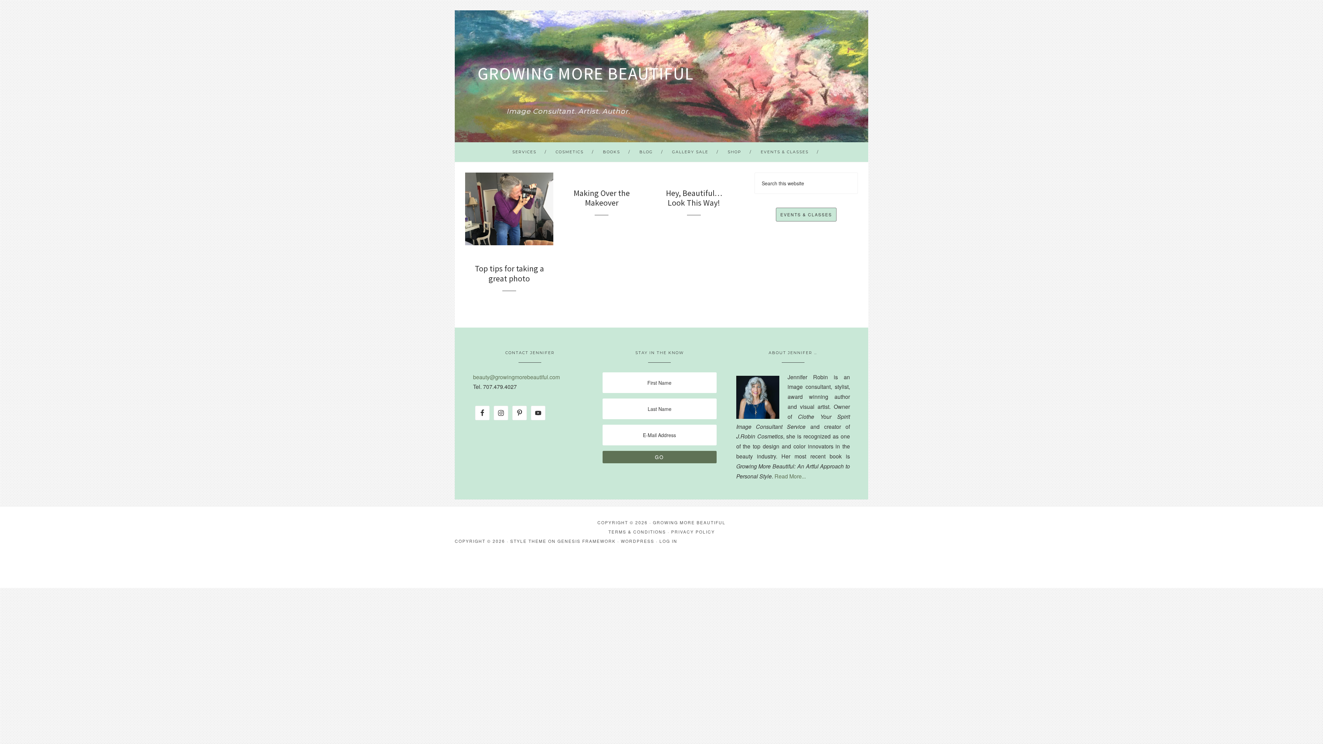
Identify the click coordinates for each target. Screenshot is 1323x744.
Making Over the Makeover (602, 198)
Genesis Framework (586, 541)
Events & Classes (806, 214)
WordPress (637, 541)
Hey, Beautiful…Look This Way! (694, 198)
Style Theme (528, 541)
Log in (668, 541)
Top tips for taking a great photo (509, 273)
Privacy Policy (693, 532)
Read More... (790, 476)
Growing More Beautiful (586, 73)
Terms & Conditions (637, 532)
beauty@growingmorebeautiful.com (516, 377)
